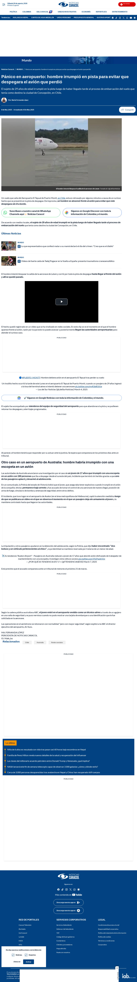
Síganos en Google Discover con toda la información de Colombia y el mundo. (91, 212)
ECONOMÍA (86, 12)
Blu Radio (22, 929)
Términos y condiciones (106, 941)
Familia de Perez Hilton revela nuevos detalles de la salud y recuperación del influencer (46, 755)
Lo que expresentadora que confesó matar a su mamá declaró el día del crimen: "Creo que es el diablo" (67, 246)
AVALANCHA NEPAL (20, 18)
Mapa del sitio (61, 949)
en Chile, (62, 198)
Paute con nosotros (63, 952)
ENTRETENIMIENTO (119, 12)
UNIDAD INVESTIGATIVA (67, 12)
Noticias (19, 955)
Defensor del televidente (64, 929)
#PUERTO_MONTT (31, 377)
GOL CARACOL (42, 12)
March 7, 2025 (90, 561)
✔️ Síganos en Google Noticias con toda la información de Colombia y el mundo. (64, 398)
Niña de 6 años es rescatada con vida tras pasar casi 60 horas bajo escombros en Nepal (46, 749)
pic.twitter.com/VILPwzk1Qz (92, 558)
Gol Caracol (23, 933)
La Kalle (21, 937)
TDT (57, 933)
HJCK (21, 941)
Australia (40, 642)
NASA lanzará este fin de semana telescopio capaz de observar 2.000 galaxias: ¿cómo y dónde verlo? (52, 766)
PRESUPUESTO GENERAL (84, 18)
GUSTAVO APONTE (104, 18)
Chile (27, 642)
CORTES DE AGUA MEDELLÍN (42, 18)
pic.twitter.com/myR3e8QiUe (88, 386)
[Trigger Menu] (3, 4)
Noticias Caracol (7, 69)
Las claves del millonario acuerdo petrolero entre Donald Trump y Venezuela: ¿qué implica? (48, 761)
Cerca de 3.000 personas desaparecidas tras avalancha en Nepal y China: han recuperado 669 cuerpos (53, 772)
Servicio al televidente (64, 925)
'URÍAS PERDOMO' (64, 18)
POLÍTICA (13, 12)
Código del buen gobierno (65, 937)
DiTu (20, 945)
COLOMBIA (26, 12)
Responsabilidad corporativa (108, 929)
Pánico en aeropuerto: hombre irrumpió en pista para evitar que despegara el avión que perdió (58, 69)
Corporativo (102, 945)
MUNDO (20, 69)
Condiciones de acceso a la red (108, 925)
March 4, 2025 (80, 389)
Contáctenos (60, 941)
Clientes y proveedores (64, 945)
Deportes (32, 955)
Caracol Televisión (25, 925)
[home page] (68, 4)
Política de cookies (104, 937)
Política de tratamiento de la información (112, 933)
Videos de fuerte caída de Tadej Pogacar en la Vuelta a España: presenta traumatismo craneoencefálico (67, 261)
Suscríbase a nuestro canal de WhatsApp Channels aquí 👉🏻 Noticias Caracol (30, 212)
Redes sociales (57, 642)
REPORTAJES (101, 12)
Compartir (127, 110)
